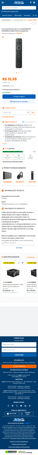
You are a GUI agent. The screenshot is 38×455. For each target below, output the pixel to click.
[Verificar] (11, 452)
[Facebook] (8, 406)
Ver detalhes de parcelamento (11, 89)
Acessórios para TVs (20, 20)
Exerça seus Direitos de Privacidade (19, 447)
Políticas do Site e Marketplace (19, 441)
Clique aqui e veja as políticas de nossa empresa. (23, 438)
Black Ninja (18, 15)
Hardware (27, 15)
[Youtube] (21, 406)
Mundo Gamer (7, 15)
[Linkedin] (25, 406)
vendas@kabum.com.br (19, 376)
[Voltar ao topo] (19, 419)
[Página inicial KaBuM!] (19, 2)
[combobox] (19, 8)
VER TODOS (31, 257)
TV (12, 20)
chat (20, 375)
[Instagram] (12, 406)
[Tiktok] (29, 406)
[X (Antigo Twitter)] (17, 406)
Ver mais (4, 143)
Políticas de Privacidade (19, 444)
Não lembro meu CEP (8, 117)
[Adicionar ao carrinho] (22, 263)
